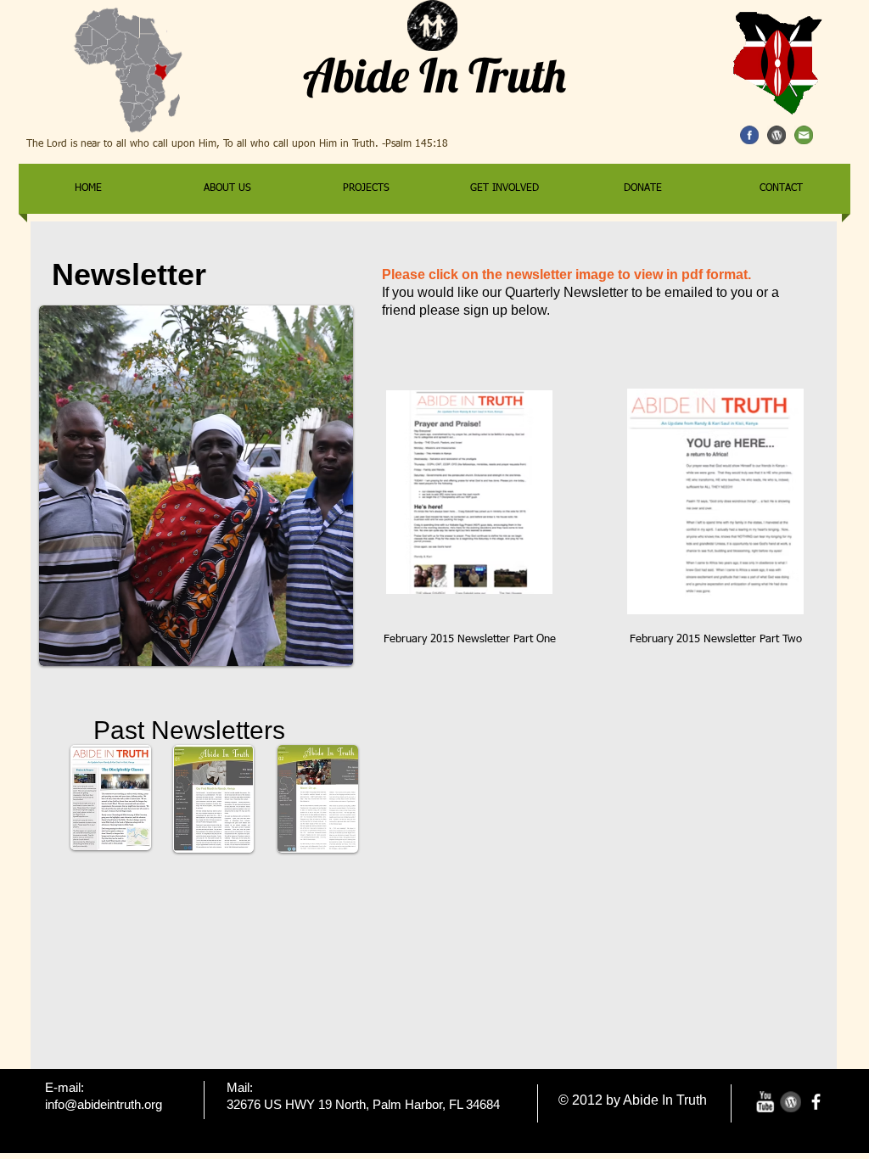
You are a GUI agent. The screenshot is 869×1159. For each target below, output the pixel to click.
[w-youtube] (765, 1101)
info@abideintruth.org (103, 1104)
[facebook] (816, 1101)
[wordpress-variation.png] (790, 1101)
